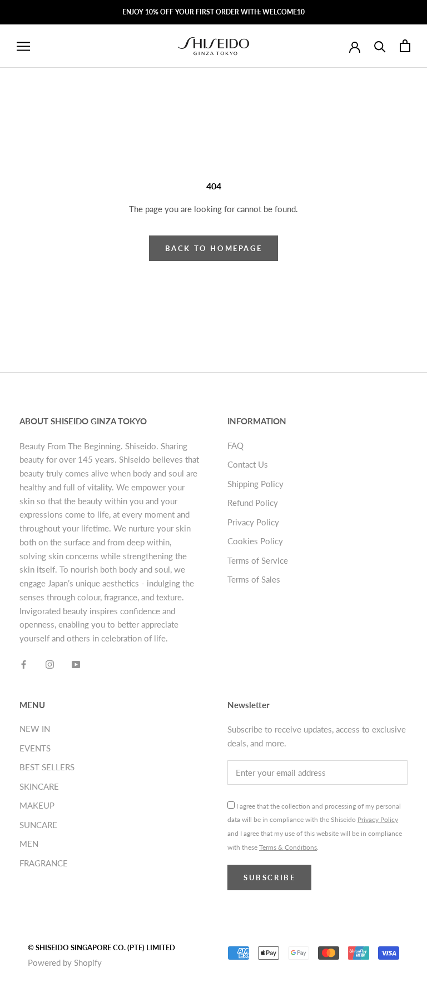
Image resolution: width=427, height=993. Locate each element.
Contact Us (247, 464)
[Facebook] (23, 663)
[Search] (380, 46)
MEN (28, 844)
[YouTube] (76, 663)
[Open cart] (405, 45)
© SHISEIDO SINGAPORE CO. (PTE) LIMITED (101, 947)
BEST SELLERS (47, 767)
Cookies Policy (255, 541)
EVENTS (35, 748)
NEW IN (34, 729)
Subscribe (269, 877)
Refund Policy (252, 503)
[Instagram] (50, 663)
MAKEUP (36, 805)
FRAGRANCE (43, 863)
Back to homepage (213, 248)
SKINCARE (39, 786)
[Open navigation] (23, 46)
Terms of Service (257, 560)
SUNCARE (38, 825)
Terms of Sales (253, 579)
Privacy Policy (253, 522)
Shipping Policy (255, 484)
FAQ (235, 445)
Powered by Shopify (65, 962)
